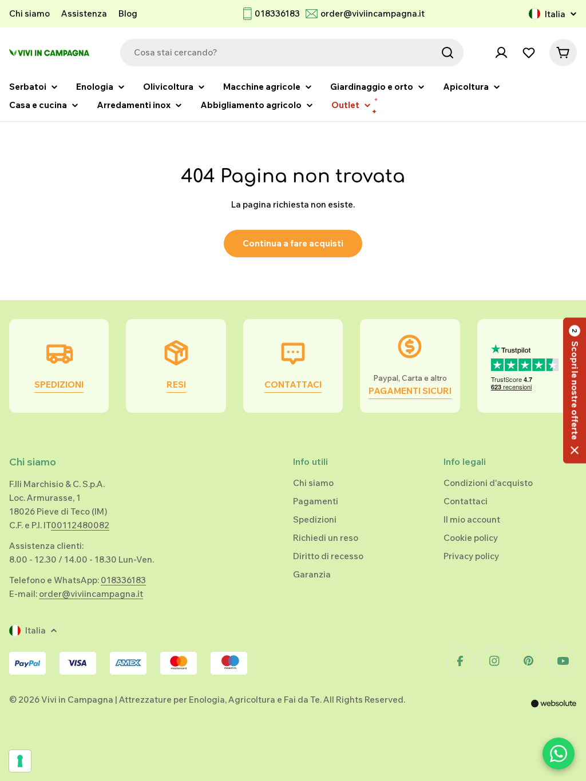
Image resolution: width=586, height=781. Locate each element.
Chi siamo (29, 13)
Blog (127, 13)
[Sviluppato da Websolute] (554, 711)
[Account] (501, 52)
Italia (555, 14)
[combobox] (292, 52)
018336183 (277, 13)
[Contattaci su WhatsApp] (559, 754)
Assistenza (84, 13)
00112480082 (80, 525)
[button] (574, 391)
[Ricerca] (447, 52)
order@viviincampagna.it (372, 13)
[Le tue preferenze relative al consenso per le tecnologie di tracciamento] (20, 761)
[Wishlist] (529, 52)
